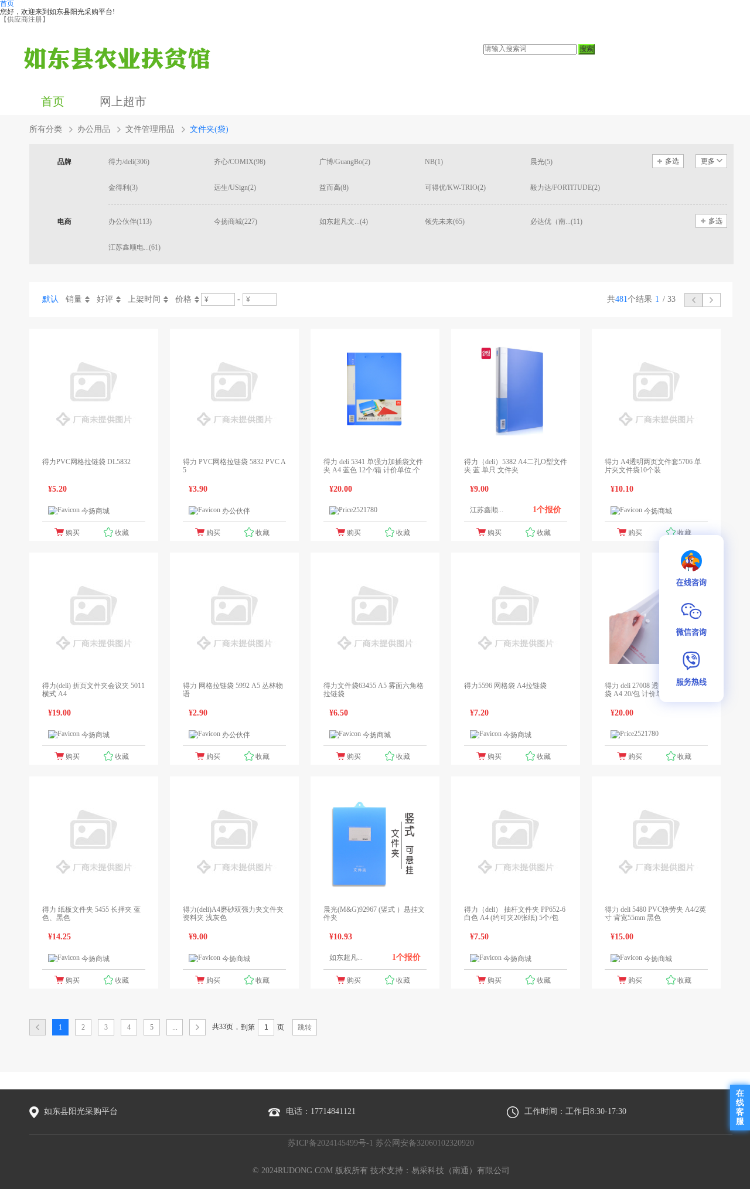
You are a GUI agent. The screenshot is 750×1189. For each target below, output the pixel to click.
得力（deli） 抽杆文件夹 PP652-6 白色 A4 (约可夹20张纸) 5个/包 (514, 913)
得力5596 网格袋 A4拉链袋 (505, 686)
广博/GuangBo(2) (344, 162)
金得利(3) (123, 187)
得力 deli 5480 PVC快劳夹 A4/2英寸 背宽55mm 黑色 (655, 913)
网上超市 (123, 101)
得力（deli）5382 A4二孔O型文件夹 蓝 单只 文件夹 (515, 466)
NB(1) (434, 162)
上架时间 (144, 299)
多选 (672, 161)
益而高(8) (334, 187)
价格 (183, 299)
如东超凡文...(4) (343, 221)
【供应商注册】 (24, 19)
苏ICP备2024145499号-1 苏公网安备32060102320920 (381, 1143)
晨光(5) (541, 162)
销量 (74, 299)
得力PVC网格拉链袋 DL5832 (86, 462)
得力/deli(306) (128, 162)
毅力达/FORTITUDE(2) (565, 187)
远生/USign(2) (235, 187)
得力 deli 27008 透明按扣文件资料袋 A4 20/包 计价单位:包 (656, 690)
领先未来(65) (445, 221)
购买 (73, 533)
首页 (52, 101)
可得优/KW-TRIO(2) (455, 187)
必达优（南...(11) (556, 221)
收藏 (122, 533)
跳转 (305, 1027)
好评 (105, 299)
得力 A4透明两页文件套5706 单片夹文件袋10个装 (653, 466)
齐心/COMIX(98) (239, 162)
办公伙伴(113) (130, 221)
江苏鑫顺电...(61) (134, 247)
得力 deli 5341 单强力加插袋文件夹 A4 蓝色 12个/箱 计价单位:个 (373, 466)
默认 (50, 299)
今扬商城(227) (235, 221)
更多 (708, 161)
